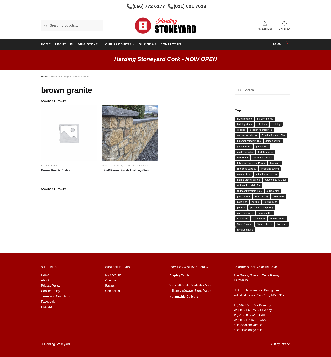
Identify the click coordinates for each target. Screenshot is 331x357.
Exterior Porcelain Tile (273, 135)
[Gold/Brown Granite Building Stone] (130, 133)
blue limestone (244, 118)
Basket (110, 285)
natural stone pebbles (248, 179)
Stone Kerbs (49, 166)
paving (255, 202)
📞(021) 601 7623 (187, 6)
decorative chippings (261, 130)
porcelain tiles (265, 213)
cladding (276, 124)
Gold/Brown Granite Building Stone (126, 170)
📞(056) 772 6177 (145, 6)
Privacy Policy (50, 285)
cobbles (241, 130)
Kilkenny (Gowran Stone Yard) (190, 290)
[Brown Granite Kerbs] (69, 133)
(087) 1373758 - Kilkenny (255, 310)
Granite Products (136, 166)
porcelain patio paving (262, 207)
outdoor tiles (272, 191)
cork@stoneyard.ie (250, 330)
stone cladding (277, 218)
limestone (275, 163)
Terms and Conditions (56, 296)
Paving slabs (270, 202)
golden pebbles (245, 152)
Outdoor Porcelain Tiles (249, 191)
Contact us (112, 291)
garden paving (273, 141)
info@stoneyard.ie (249, 325)
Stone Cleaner (244, 224)
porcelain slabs (245, 213)
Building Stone (112, 166)
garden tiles (262, 146)
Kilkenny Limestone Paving (251, 163)
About (45, 280)
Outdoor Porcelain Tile (249, 185)
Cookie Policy (50, 291)
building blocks (265, 118)
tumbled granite (245, 229)
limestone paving (270, 168)
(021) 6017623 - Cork (251, 315)
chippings (262, 124)
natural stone (244, 174)
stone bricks (259, 218)
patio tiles (242, 202)
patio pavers (243, 196)
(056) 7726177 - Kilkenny (254, 305)
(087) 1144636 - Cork (252, 320)
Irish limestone (265, 152)
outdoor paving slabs (275, 179)
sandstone (242, 218)
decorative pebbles (247, 135)
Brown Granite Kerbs (55, 170)
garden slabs (244, 146)
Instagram (47, 306)
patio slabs (278, 196)
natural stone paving (266, 174)
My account (265, 28)
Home (44, 76)
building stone (244, 124)
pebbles (241, 207)
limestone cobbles (246, 168)
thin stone (282, 224)
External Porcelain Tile (249, 141)
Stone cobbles (264, 224)
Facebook (48, 301)
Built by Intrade (280, 344)
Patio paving (261, 196)
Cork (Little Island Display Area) (190, 284)
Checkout (284, 28)
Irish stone (242, 157)
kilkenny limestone (262, 157)
